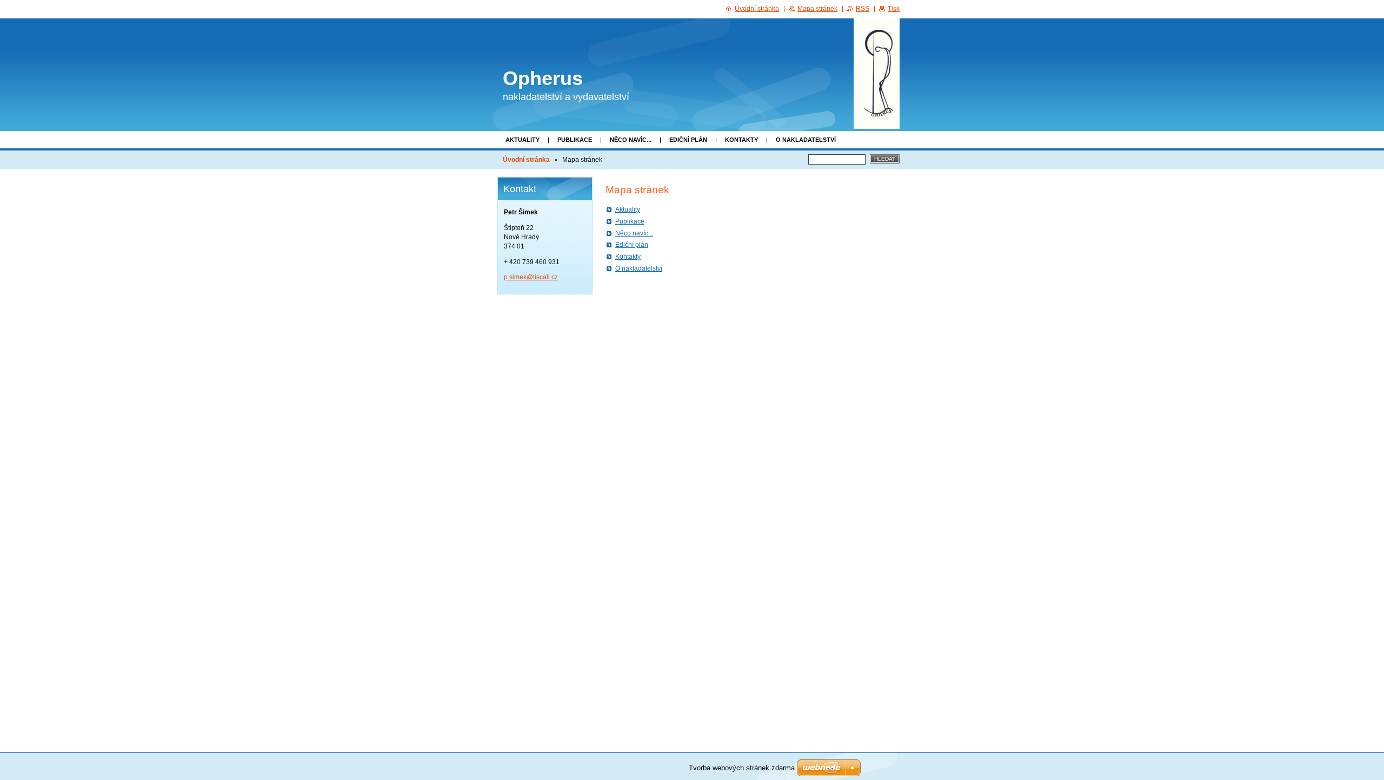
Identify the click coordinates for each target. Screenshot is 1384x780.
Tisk (894, 8)
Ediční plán (688, 139)
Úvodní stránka (526, 159)
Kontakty (741, 139)
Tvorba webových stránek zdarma (742, 768)
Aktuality (522, 139)
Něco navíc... (630, 139)
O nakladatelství (806, 139)
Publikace (574, 139)
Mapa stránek (817, 8)
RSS (862, 8)
